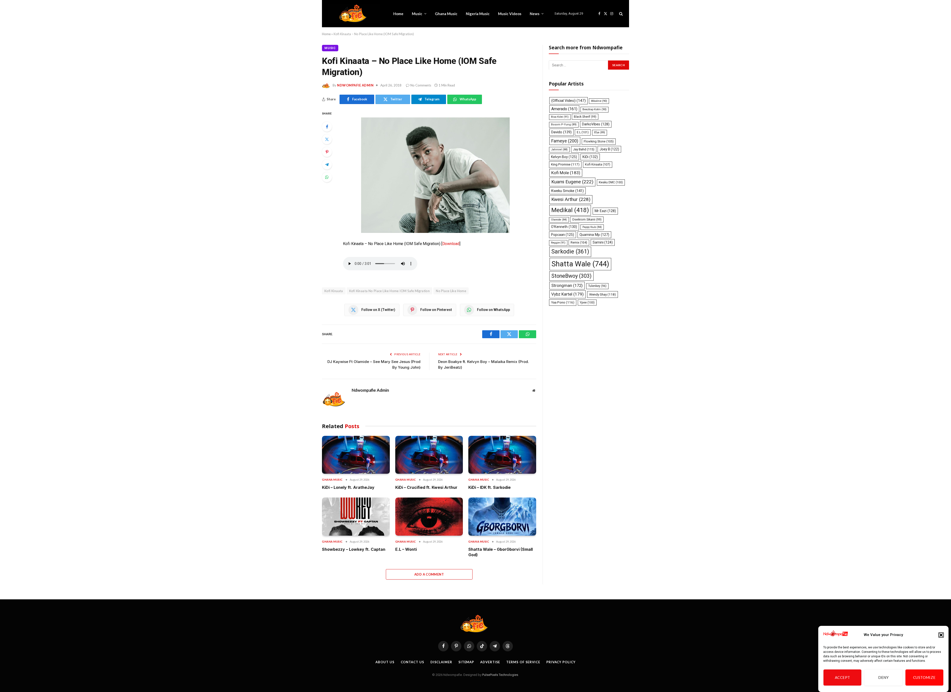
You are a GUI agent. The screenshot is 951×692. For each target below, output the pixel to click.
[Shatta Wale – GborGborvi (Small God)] (502, 517)
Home (398, 13)
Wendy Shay (602, 294)
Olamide (559, 219)
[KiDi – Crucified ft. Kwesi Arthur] (429, 455)
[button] (941, 635)
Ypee (587, 302)
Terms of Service (523, 662)
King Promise (565, 164)
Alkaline (599, 100)
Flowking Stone (599, 141)
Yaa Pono (562, 302)
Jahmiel (559, 149)
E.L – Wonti (406, 549)
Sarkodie (570, 251)
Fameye (564, 140)
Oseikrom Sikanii (587, 219)
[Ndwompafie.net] (354, 13)
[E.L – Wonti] (429, 517)
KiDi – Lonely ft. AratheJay (348, 487)
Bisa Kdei (560, 116)
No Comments (420, 85)
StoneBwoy (571, 276)
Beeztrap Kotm (594, 109)
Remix (579, 242)
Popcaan (562, 234)
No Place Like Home (451, 291)
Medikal (570, 210)
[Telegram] (327, 164)
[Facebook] (327, 127)
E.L (583, 132)
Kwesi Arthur (570, 199)
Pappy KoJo (592, 227)
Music (417, 13)
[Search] (620, 13)
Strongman (567, 285)
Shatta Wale (580, 263)
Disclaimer (441, 662)
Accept (842, 677)
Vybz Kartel (567, 294)
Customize (924, 677)
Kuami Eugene (572, 182)
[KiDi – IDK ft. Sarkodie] (502, 455)
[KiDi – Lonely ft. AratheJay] (356, 455)
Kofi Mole (565, 172)
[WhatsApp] (327, 177)
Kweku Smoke (567, 191)
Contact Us (412, 662)
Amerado (564, 108)
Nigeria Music (478, 13)
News (534, 13)
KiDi (590, 157)
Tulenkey (597, 286)
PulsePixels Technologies (500, 675)
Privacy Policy (561, 662)
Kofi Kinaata (333, 291)
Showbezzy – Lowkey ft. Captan (353, 549)
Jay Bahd (583, 149)
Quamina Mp (594, 234)
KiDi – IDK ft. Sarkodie (489, 487)
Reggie (558, 242)
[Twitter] (327, 139)
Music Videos (509, 13)
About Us (384, 662)
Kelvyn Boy (564, 157)
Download (450, 243)
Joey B (609, 149)
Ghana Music (446, 13)
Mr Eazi (605, 211)
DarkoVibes (595, 124)
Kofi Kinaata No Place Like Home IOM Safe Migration (389, 291)
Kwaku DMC (611, 182)
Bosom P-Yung (564, 124)
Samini (603, 242)
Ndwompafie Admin (355, 85)
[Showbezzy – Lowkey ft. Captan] (356, 517)
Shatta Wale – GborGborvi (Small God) (500, 552)
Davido (561, 132)
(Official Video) (568, 100)
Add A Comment (429, 574)
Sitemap (466, 662)
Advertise (490, 662)
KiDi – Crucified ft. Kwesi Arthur (426, 487)
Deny (883, 677)
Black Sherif (585, 116)
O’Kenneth (564, 227)
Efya (599, 132)
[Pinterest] (327, 152)
